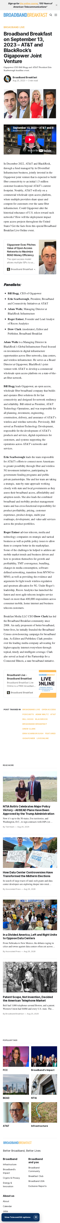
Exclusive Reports (37, 1186)
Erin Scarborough (32, 733)
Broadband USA (36, 1181)
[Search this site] (50, 15)
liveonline (43, 738)
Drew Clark (28, 729)
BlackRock (41, 719)
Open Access (49, 709)
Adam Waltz (42, 714)
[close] (56, 5)
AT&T (53, 714)
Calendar (7, 1206)
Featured (50, 733)
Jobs (5, 1211)
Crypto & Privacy (11, 1177)
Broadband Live (14, 27)
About (6, 1201)
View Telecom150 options (17, 1217)
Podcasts (28, 714)
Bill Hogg (27, 719)
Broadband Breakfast (25, 77)
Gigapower (28, 738)
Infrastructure (9, 1164)
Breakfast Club (35, 1176)
